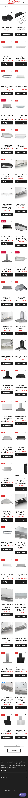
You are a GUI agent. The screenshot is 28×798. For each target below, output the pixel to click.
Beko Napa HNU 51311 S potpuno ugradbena (7, 418)
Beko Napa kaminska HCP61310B (7, 386)
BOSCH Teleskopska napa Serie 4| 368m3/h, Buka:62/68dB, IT (7, 607)
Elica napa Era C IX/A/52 (20, 298)
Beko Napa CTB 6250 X (21, 575)
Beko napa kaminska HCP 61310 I (20, 417)
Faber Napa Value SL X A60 (20, 327)
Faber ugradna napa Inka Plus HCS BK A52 (21, 639)
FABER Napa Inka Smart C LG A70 (7, 327)
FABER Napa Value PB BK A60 (21, 357)
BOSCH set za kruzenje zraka (21, 28)
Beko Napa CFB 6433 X (7, 543)
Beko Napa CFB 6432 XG (7, 87)
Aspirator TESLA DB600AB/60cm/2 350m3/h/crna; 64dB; (21, 238)
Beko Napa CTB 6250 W (7, 575)
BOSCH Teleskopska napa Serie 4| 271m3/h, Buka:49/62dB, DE (20, 700)
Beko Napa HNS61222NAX (7, 57)
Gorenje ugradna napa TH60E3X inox (7, 146)
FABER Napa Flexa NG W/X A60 (21, 175)
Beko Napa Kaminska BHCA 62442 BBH (20, 668)
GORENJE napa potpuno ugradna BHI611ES (7, 512)
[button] (7, 34)
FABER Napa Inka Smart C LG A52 (20, 205)
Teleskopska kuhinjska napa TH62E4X (21, 268)
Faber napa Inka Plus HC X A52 (7, 639)
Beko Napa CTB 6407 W (21, 87)
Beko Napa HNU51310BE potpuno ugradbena (21, 387)
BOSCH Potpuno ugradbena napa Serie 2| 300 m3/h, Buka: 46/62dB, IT (21, 545)
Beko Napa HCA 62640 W (20, 731)
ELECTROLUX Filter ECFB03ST (7, 28)
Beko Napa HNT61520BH (20, 448)
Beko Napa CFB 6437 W (21, 116)
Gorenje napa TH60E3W (20, 146)
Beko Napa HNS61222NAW (20, 57)
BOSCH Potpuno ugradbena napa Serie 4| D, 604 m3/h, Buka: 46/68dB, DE (7, 700)
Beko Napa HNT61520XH (7, 479)
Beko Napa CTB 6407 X (7, 116)
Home (2, 6)
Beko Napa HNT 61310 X (7, 298)
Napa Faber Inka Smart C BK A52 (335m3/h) (20, 512)
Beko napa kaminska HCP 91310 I (7, 268)
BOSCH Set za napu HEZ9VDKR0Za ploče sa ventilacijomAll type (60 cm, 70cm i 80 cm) (21, 481)
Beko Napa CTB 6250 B (7, 237)
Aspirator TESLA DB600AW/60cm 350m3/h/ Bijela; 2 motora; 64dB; (7, 206)
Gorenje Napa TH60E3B (7, 175)
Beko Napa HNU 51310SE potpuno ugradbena (7, 449)
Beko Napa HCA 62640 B (7, 731)
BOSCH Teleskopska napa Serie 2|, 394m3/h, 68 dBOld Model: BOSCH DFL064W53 (20, 608)
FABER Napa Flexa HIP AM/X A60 (7, 357)
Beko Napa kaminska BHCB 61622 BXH (7, 668)
